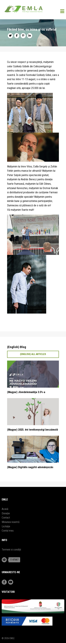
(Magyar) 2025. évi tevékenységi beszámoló (32, 429)
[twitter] (10, 35)
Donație (6, 513)
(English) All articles (33, 354)
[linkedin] (29, 35)
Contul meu (8, 530)
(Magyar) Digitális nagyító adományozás (30, 467)
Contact (6, 517)
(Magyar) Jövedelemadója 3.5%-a (26, 392)
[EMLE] (33, 10)
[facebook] (16, 35)
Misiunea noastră (10, 522)
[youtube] (10, 582)
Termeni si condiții (11, 549)
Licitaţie (6, 526)
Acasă (5, 509)
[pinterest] (23, 35)
